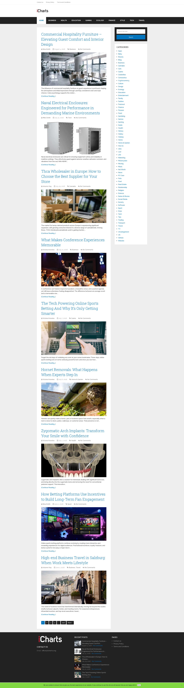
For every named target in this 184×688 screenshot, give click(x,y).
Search (131, 37)
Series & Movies (124, 196)
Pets (120, 178)
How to (120, 146)
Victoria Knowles (49, 250)
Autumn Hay (47, 186)
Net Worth (122, 169)
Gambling (121, 116)
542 (63, 623)
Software (121, 205)
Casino (73, 318)
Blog (120, 60)
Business (52, 20)
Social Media (122, 199)
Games (120, 119)
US (119, 235)
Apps (120, 51)
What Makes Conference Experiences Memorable (95, 666)
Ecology (100, 20)
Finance (112, 20)
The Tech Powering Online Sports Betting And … (94, 674)
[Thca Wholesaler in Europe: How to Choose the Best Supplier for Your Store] (73, 206)
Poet (120, 181)
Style (122, 20)
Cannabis (72, 186)
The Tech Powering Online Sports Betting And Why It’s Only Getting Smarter (69, 308)
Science (121, 193)
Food (120, 113)
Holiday (121, 137)
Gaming (88, 20)
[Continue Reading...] (48, 96)
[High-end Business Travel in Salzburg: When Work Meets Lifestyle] (73, 587)
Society (121, 202)
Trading (121, 220)
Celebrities (122, 75)
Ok (139, 685)
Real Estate (122, 184)
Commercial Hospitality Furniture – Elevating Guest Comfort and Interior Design (72, 39)
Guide (120, 125)
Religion (121, 190)
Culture (120, 83)
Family (120, 98)
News (120, 172)
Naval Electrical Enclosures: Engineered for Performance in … (93, 650)
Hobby (120, 134)
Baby (120, 54)
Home (41, 20)
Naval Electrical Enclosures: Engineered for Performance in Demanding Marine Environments (70, 107)
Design (120, 86)
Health (64, 20)
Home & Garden (77, 379)
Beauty (120, 57)
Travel (142, 20)
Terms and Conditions (63, 2)
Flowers (121, 110)
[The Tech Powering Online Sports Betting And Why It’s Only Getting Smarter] (73, 338)
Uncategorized (123, 232)
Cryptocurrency (123, 81)
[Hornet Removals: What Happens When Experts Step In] (73, 399)
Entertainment (123, 95)
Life (119, 155)
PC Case (121, 175)
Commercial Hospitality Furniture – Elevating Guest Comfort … (94, 642)
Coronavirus (122, 78)
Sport (70, 504)
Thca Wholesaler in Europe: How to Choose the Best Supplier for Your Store (71, 176)
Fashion (121, 101)
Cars (119, 69)
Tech (132, 20)
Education (76, 20)
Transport (121, 223)
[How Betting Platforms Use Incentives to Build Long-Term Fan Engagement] (73, 524)
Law (119, 152)
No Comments (85, 49)
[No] (182, 685)
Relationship (122, 187)
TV (119, 229)
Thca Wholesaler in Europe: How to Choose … (94, 658)
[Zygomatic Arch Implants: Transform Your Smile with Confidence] (73, 460)
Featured (121, 104)
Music (120, 167)
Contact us (40, 2)
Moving (120, 164)
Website (121, 241)
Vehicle (120, 238)
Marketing (121, 158)
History (120, 131)
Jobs (120, 149)
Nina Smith (46, 49)
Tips (119, 217)
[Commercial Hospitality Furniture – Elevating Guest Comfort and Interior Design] (73, 69)
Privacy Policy (50, 2)
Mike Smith (47, 118)
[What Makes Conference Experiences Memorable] (73, 269)
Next (70, 623)
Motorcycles (122, 161)
